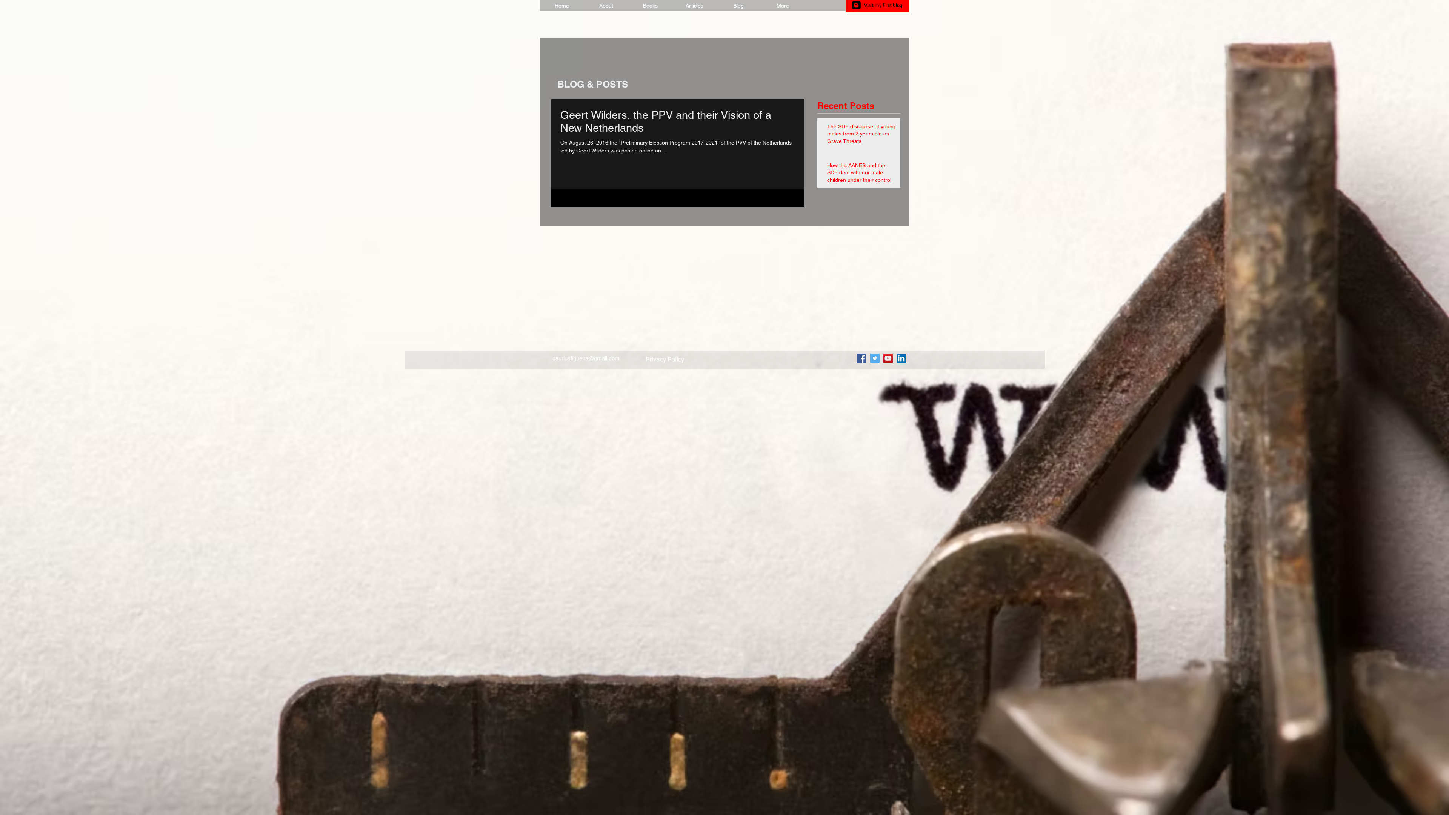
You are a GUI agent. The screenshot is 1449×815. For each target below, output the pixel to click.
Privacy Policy (666, 359)
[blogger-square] (856, 5)
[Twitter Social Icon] (875, 358)
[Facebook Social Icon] (861, 358)
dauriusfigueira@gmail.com (586, 358)
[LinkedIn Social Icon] (901, 358)
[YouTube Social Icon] (888, 358)
